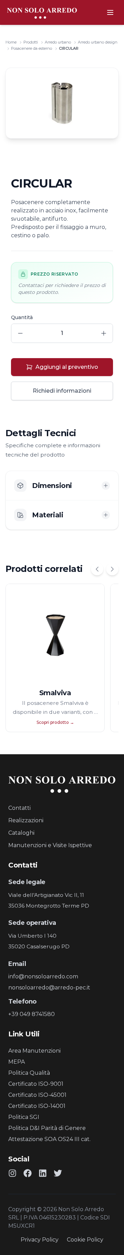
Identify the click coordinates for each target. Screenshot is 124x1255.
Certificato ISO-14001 (36, 1106)
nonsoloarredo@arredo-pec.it (49, 987)
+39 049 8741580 (31, 1014)
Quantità (22, 317)
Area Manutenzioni (34, 1050)
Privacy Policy (40, 1239)
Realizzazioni (25, 820)
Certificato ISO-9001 (35, 1084)
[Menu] (110, 12)
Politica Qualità (29, 1073)
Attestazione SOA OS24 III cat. (49, 1139)
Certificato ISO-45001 (37, 1095)
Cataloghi (21, 833)
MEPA (16, 1061)
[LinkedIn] (43, 1173)
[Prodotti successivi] (112, 569)
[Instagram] (12, 1173)
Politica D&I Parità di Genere (47, 1128)
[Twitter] (58, 1173)
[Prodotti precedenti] (97, 569)
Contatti (19, 808)
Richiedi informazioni (62, 390)
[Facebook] (27, 1173)
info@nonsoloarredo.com (43, 976)
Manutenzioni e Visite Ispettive (50, 845)
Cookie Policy (85, 1239)
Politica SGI (23, 1117)
